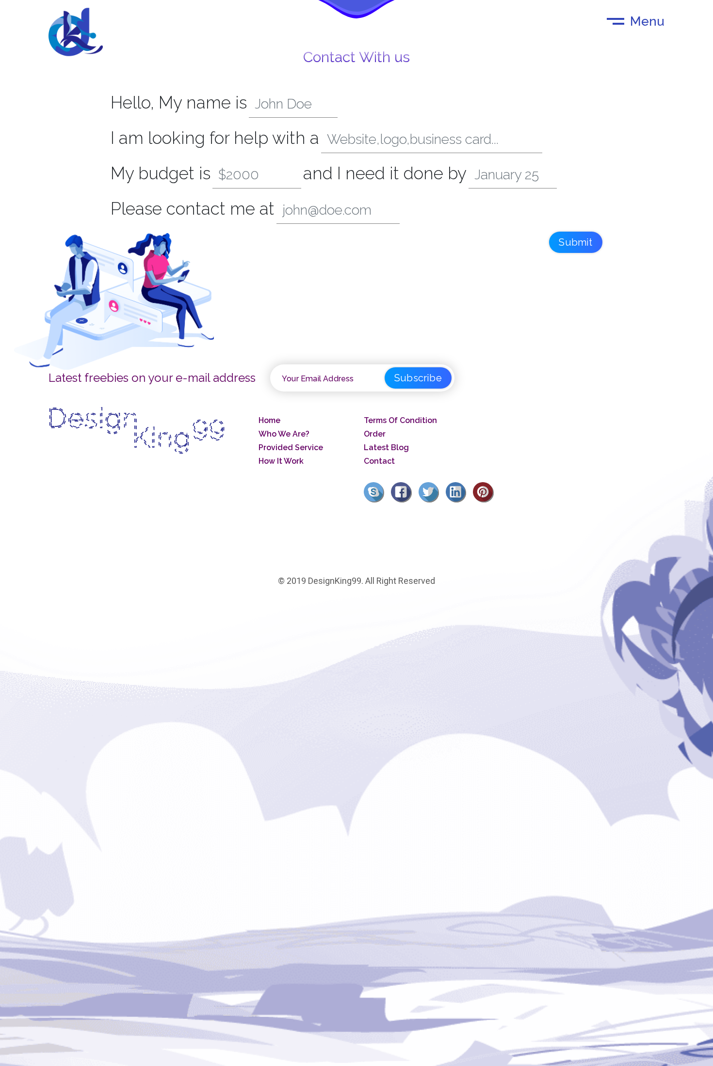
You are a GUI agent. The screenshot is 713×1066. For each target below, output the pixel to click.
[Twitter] (431, 491)
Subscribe (418, 378)
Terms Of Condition (400, 420)
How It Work (281, 461)
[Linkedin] (458, 491)
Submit (575, 242)
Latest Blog (386, 447)
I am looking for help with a (215, 138)
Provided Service (291, 447)
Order (375, 434)
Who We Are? (284, 434)
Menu (647, 21)
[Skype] (376, 491)
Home (269, 420)
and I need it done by (385, 173)
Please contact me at (193, 209)
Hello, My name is (179, 102)
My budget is (161, 173)
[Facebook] (403, 491)
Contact (379, 461)
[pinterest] (485, 491)
